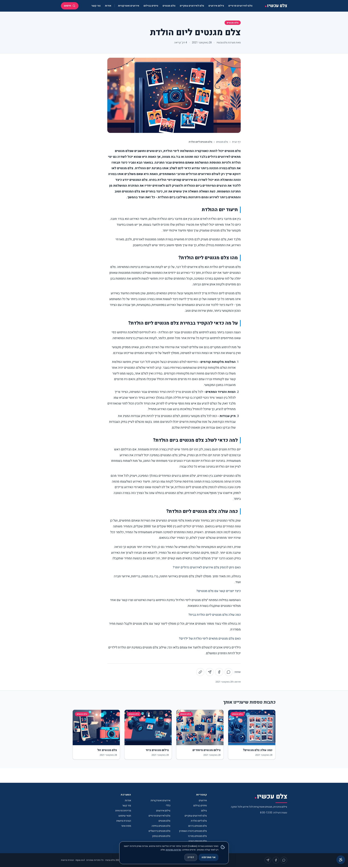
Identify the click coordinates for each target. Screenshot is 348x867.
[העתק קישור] (200, 672)
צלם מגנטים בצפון (161, 836)
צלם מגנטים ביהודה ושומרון (193, 831)
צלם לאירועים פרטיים (240, 6)
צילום (204, 811)
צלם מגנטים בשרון (197, 841)
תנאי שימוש (125, 816)
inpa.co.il (80, 860)
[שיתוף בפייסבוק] (219, 672)
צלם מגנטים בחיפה (161, 826)
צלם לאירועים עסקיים (192, 6)
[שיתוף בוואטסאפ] (229, 672)
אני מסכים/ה (209, 857)
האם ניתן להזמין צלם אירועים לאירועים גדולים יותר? (207, 567)
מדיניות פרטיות (123, 811)
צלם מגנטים (169, 6)
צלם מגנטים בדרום (197, 826)
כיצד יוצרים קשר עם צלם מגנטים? (218, 591)
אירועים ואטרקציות (128, 6)
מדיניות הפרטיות (173, 849)
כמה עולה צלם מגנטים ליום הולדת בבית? (214, 614)
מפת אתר (126, 826)
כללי (168, 805)
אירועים (203, 800)
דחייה (190, 857)
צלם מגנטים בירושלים (159, 831)
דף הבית (236, 142)
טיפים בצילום (151, 6)
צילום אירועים (216, 6)
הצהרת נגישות (123, 821)
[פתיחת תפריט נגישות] (340, 859)
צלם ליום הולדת (199, 821)
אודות (108, 6)
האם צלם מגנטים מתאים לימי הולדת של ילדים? (210, 638)
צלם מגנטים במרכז (197, 836)
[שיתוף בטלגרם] (210, 672)
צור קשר (96, 6)
